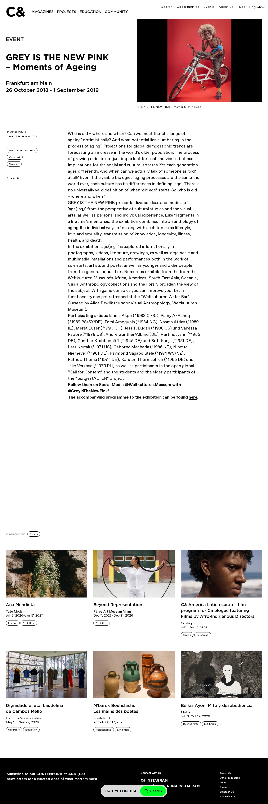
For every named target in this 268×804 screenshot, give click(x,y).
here (193, 397)
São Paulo (14, 729)
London (12, 623)
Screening (203, 634)
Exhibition (29, 623)
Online (187, 634)
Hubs (242, 7)
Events (209, 7)
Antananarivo (103, 729)
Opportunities (188, 7)
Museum (14, 164)
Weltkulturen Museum (22, 150)
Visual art (14, 157)
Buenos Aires (190, 723)
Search (167, 7)
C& (15, 12)
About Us (226, 7)
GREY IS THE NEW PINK (91, 202)
